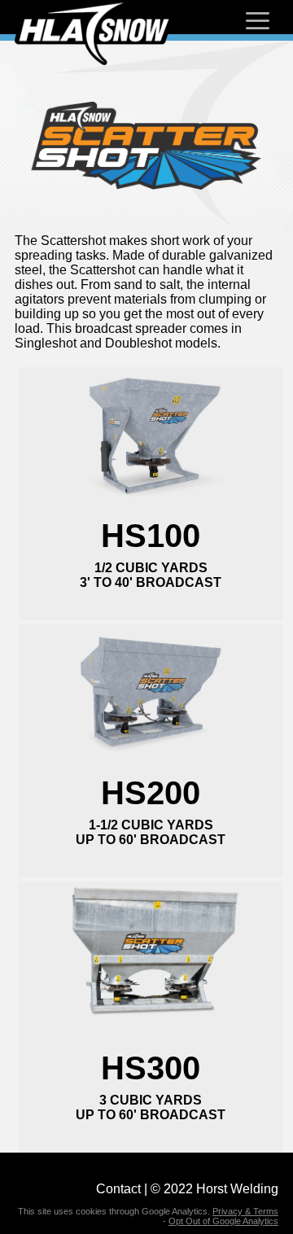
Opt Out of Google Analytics (223, 1221)
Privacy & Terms (245, 1211)
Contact (118, 1189)
